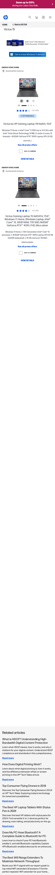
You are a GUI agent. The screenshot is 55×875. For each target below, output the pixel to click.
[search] (30, 17)
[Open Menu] (50, 17)
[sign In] (43, 17)
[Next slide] (36, 88)
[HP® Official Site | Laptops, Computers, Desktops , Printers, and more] (5, 17)
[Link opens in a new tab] (27, 54)
